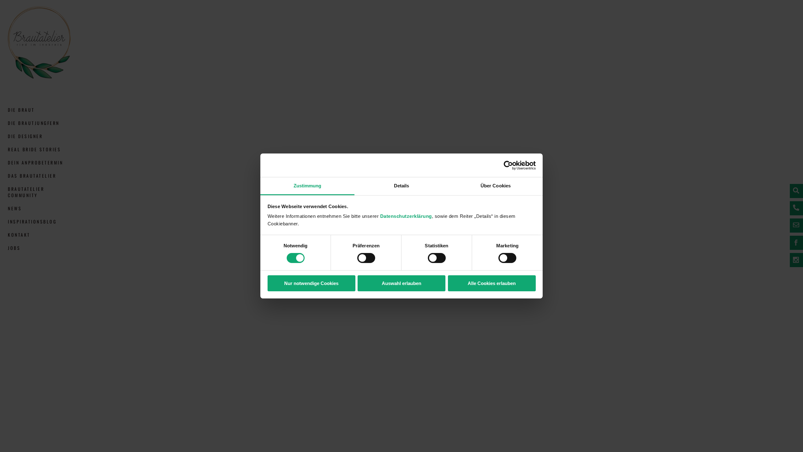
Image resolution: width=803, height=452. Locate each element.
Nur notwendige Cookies (311, 283)
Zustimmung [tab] (308, 185)
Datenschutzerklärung (406, 216)
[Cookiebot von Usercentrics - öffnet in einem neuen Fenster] (508, 165)
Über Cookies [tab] (496, 185)
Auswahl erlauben (401, 283)
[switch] (366, 258)
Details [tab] (401, 185)
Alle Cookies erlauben (492, 283)
